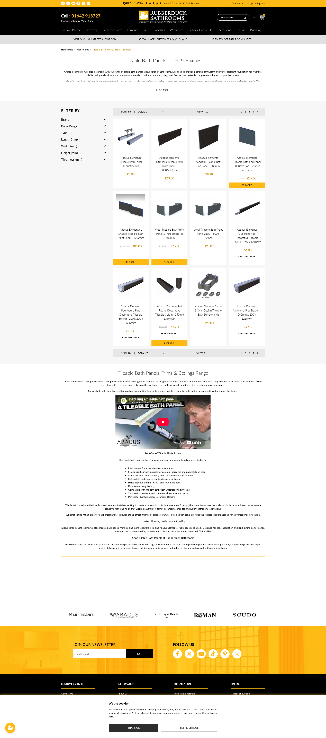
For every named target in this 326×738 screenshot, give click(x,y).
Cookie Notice (209, 713)
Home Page (67, 49)
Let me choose (189, 727)
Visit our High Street (95, 39)
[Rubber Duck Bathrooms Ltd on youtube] (73, 3)
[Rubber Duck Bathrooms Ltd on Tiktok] (78, 3)
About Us (123, 693)
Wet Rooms (83, 49)
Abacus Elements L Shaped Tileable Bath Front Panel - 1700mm (131, 234)
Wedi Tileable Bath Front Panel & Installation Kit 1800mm (169, 234)
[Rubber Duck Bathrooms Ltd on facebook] (63, 3)
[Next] (257, 112)
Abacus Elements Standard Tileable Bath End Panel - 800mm (208, 162)
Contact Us (237, 3)
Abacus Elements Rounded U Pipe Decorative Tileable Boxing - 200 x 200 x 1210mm (131, 315)
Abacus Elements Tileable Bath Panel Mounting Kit (131, 162)
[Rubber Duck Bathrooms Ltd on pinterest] (83, 3)
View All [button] (202, 111)
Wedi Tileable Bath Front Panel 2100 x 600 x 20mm (208, 234)
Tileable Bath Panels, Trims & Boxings (111, 49)
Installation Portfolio (184, 693)
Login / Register (257, 3)
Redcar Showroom (240, 693)
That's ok (134, 727)
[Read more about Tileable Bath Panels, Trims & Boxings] (163, 90)
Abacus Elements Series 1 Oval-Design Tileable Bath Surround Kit (208, 310)
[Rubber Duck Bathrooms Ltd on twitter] (68, 3)
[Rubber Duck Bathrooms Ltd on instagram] (88, 3)
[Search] (245, 17)
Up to (231, 39)
